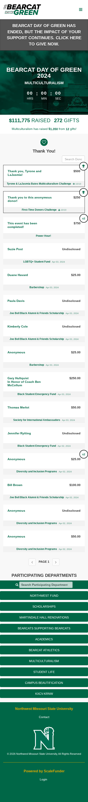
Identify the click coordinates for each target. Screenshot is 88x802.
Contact (44, 717)
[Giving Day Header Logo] (22, 9)
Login (43, 779)
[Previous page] (32, 562)
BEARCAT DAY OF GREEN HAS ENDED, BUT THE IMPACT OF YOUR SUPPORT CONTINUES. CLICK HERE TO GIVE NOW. (44, 34)
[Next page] (55, 562)
